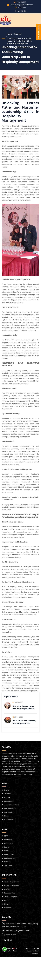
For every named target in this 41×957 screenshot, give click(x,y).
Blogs (6, 816)
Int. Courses (8, 801)
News (6, 851)
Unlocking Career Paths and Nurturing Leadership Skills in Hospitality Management (19, 41)
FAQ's (6, 900)
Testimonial (8, 865)
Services (17, 34)
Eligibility (7, 889)
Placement (8, 843)
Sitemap (7, 908)
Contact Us (8, 820)
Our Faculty (8, 812)
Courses (7, 797)
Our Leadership (10, 808)
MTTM (6, 836)
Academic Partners (11, 805)
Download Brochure (11, 885)
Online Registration (11, 882)
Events (6, 847)
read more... (28, 774)
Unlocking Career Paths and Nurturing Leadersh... (24, 707)
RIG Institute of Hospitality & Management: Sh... (24, 722)
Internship (8, 840)
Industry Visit (9, 854)
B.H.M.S (6, 904)
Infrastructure (9, 858)
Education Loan (10, 893)
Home (9, 34)
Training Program (10, 897)
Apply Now (22, 7)
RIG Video (7, 862)
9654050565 (21, 2)
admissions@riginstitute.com (22, 5)
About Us (7, 794)
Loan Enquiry (38, 32)
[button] (39, 23)
